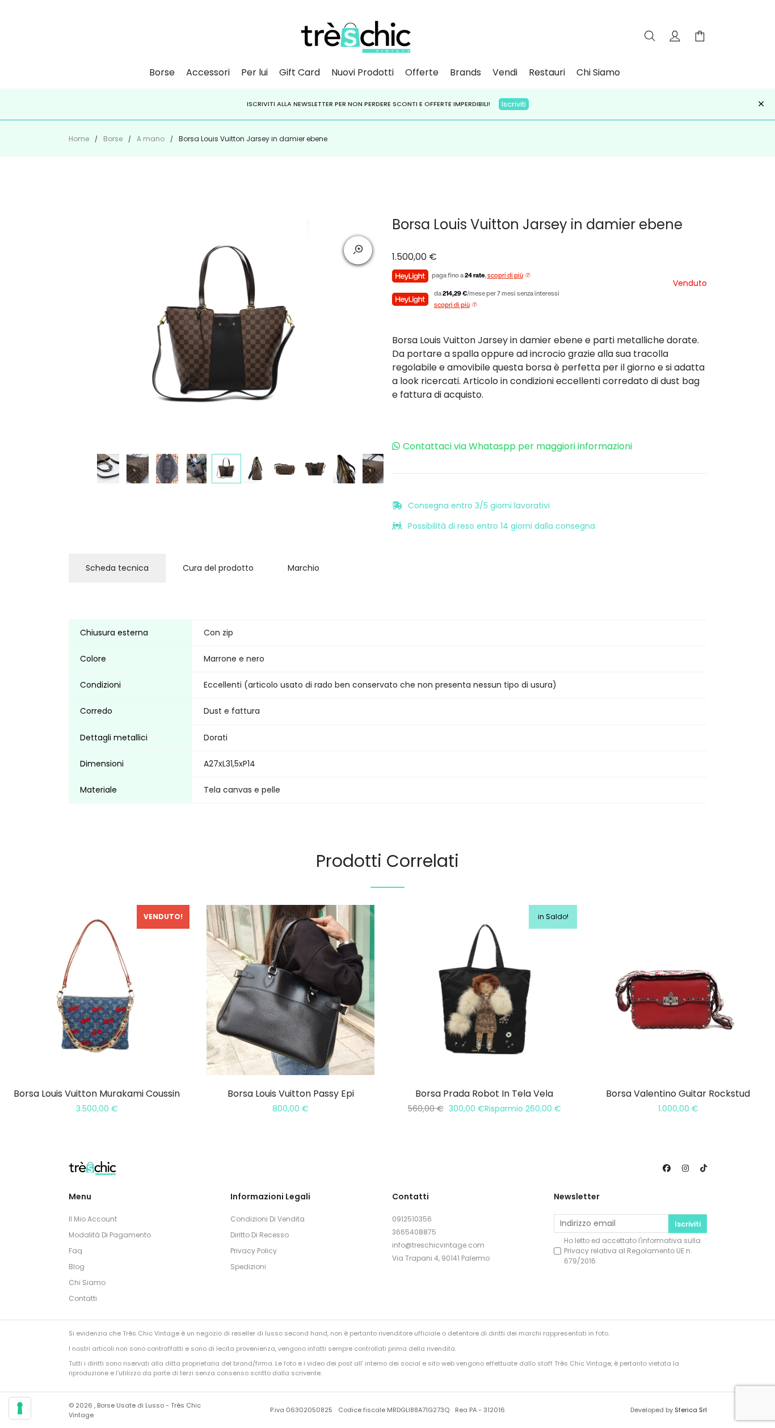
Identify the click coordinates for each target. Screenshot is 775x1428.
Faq (75, 1251)
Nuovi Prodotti (362, 72)
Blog (77, 1266)
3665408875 (414, 1232)
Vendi (504, 72)
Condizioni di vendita (267, 1219)
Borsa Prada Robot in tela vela (484, 1093)
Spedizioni (248, 1266)
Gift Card (299, 72)
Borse (162, 72)
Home (79, 139)
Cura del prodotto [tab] (218, 568)
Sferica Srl (691, 1409)
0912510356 (412, 1219)
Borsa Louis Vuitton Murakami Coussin (97, 1093)
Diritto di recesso (259, 1235)
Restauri (547, 72)
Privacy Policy (253, 1251)
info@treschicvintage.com (438, 1245)
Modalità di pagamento (110, 1235)
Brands (465, 72)
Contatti (83, 1298)
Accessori (208, 72)
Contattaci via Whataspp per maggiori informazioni (517, 446)
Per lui (254, 72)
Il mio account (93, 1219)
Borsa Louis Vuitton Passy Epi (291, 1093)
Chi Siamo (598, 72)
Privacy (576, 1251)
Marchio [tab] (303, 568)
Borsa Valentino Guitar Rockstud (678, 1093)
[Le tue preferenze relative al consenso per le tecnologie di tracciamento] (20, 1408)
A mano (151, 139)
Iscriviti (514, 104)
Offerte (422, 72)
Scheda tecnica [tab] (117, 568)
